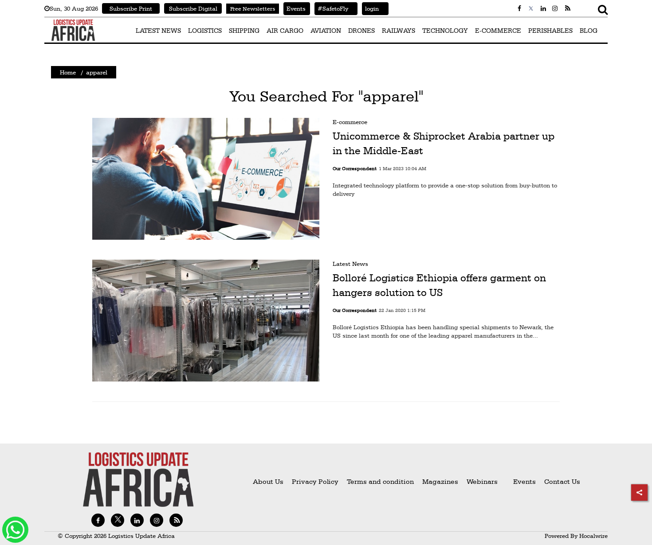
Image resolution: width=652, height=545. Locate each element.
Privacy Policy (315, 481)
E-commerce (350, 121)
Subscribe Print (131, 8)
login (370, 8)
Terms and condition (381, 481)
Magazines (441, 481)
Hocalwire (593, 535)
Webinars (482, 481)
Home (68, 72)
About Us (268, 481)
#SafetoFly (331, 8)
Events (294, 8)
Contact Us (562, 481)
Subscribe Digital (193, 8)
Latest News (350, 263)
